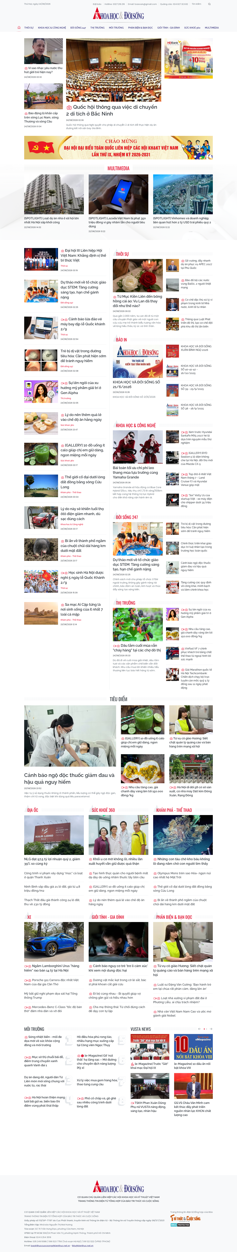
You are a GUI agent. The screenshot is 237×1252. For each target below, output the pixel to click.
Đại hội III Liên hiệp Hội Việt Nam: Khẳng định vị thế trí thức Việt (83, 255)
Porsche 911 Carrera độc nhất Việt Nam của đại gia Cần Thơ (51, 982)
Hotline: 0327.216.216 (115, 4)
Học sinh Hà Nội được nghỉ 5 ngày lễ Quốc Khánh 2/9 (83, 577)
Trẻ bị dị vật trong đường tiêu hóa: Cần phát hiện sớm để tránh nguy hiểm (83, 356)
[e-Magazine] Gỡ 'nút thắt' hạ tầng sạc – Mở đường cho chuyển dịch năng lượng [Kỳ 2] (96, 1062)
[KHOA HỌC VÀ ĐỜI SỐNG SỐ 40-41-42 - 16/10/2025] (172, 370)
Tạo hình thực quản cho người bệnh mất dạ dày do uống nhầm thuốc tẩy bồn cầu (118, 875)
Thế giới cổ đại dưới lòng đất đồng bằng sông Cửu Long (83, 482)
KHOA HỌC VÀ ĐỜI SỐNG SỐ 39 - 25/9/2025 (196, 387)
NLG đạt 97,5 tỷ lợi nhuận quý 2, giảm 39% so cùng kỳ (52, 861)
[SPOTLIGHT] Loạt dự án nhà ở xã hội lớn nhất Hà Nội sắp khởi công (51, 220)
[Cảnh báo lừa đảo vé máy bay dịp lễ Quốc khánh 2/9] (41, 328)
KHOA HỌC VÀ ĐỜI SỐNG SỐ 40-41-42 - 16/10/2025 (196, 369)
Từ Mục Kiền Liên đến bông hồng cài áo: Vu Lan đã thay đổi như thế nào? (137, 301)
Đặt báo (97, 4)
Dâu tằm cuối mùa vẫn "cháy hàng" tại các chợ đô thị (137, 647)
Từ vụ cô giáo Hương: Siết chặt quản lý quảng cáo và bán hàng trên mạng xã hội (190, 742)
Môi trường (116, 27)
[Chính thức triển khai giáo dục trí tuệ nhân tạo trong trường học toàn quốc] (172, 548)
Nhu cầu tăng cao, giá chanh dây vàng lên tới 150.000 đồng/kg (196, 633)
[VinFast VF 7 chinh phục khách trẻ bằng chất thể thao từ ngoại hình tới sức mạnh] (172, 653)
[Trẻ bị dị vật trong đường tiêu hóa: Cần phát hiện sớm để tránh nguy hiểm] (41, 360)
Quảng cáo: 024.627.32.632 (174, 4)
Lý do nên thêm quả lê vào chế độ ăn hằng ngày (81, 417)
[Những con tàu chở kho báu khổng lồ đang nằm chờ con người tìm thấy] (183, 835)
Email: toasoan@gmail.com (142, 4)
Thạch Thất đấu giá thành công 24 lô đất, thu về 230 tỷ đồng (52, 902)
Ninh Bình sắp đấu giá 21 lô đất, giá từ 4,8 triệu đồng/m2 (52, 888)
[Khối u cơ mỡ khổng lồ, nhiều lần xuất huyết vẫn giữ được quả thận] (118, 835)
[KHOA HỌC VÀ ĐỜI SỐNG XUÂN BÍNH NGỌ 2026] (172, 351)
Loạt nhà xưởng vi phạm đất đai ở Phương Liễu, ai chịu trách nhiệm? (180, 1000)
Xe (29, 917)
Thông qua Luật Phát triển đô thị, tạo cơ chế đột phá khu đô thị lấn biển (197, 323)
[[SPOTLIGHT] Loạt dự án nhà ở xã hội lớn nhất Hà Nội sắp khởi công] (54, 194)
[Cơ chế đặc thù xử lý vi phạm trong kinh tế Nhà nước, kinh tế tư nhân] (172, 304)
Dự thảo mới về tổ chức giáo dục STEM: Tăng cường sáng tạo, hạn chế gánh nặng (83, 289)
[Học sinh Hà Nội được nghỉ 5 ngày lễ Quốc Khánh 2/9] (41, 581)
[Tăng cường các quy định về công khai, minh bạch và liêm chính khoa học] (172, 587)
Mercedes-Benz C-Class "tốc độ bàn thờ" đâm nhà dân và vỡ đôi (53, 1009)
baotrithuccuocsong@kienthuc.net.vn (50, 1245)
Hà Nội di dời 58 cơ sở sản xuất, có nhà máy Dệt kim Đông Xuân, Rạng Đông (190, 791)
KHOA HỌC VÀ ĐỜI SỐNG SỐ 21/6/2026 (136, 384)
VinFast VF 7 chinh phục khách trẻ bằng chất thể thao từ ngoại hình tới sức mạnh (196, 654)
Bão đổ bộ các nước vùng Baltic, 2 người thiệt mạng (196, 284)
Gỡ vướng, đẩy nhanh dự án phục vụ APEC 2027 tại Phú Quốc (196, 264)
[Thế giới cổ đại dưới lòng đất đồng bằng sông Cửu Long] (41, 486)
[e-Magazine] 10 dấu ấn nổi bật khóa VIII (192, 1066)
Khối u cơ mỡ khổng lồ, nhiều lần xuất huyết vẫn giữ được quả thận (116, 861)
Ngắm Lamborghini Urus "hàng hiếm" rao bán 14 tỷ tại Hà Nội (51, 968)
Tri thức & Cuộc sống (185, 1218)
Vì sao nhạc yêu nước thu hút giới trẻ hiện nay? (43, 70)
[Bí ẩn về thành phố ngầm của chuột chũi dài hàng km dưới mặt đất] (41, 549)
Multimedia (212, 27)
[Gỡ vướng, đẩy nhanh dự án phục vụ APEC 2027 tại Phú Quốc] (172, 265)
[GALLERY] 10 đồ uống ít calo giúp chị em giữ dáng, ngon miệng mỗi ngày (83, 450)
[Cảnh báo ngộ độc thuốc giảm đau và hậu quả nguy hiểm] (172, 567)
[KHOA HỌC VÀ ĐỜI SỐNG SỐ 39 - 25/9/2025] (172, 390)
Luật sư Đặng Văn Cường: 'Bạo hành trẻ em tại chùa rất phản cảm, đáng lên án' (182, 986)
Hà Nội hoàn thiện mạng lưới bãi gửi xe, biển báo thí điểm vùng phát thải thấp (44, 1101)
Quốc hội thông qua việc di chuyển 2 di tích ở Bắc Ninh (111, 110)
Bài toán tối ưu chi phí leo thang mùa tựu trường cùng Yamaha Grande (135, 472)
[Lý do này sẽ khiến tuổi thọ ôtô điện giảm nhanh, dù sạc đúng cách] (41, 517)
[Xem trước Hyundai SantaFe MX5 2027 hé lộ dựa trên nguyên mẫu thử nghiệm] (172, 436)
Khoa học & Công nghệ (52, 27)
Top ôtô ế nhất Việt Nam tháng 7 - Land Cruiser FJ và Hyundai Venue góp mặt (196, 480)
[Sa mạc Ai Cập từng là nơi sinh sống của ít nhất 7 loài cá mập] (41, 613)
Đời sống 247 (78, 27)
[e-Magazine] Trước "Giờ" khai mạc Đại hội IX (149, 1066)
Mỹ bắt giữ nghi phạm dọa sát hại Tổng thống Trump (50, 995)
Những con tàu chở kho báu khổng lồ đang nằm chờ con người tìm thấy (181, 861)
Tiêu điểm (118, 699)
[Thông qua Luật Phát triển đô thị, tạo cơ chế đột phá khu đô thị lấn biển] (172, 324)
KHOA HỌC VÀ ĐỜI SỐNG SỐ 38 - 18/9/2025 (196, 406)
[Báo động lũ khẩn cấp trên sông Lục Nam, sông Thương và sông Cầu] (43, 96)
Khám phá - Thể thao (71, 492)
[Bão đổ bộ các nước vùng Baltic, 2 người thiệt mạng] (172, 285)
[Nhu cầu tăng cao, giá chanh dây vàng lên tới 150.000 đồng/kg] (172, 633)
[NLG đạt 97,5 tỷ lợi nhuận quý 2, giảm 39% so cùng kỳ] (54, 835)
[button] (199, 1029)
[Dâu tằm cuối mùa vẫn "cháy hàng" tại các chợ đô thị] (138, 624)
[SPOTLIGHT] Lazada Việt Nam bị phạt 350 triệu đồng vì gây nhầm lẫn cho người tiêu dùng (117, 222)
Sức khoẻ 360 (192, 27)
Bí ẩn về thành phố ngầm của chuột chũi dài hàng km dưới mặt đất (83, 546)
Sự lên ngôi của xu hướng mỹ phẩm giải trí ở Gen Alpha (81, 388)
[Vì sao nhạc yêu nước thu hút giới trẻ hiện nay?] (43, 51)
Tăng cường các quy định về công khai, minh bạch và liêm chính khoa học (196, 586)
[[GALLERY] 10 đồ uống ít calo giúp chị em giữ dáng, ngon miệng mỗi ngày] (41, 454)
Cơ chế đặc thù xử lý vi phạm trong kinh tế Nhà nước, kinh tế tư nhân (196, 303)
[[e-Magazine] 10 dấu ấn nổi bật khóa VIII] (193, 1047)
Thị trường (97, 27)
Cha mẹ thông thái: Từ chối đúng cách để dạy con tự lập (117, 1009)
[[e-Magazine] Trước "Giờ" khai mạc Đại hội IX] (150, 1047)
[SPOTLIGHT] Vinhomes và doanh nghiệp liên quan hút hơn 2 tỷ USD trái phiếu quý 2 (182, 220)
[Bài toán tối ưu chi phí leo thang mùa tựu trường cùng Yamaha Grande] (138, 447)
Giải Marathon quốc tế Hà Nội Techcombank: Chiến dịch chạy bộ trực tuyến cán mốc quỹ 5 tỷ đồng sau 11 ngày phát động (196, 678)
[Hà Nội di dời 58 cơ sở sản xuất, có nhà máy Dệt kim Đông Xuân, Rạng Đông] (191, 768)
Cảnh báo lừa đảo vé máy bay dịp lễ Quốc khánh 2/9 (83, 324)
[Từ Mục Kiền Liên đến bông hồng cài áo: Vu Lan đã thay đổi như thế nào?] (138, 275)
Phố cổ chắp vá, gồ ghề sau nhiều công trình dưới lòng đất (96, 1102)
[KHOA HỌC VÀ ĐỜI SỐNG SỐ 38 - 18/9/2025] (172, 409)
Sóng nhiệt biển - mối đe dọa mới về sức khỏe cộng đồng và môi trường (43, 1041)
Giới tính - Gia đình (168, 27)
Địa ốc (32, 810)
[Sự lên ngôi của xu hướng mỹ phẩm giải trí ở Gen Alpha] (41, 391)
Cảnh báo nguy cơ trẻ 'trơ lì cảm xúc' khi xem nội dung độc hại (118, 968)
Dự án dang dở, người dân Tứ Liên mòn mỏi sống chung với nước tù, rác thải (44, 1081)
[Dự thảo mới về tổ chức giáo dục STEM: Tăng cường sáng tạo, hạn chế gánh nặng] (41, 291)
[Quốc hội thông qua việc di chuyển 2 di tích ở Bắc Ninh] (113, 70)
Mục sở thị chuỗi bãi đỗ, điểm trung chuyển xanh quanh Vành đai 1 (44, 1061)
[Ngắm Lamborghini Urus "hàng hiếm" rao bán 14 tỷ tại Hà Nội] (54, 942)
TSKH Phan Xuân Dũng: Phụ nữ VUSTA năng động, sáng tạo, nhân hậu (148, 1107)
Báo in (121, 339)
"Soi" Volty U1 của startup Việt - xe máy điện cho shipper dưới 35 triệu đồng (196, 501)
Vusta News (141, 1029)
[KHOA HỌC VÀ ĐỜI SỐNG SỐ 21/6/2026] (138, 361)
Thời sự (29, 27)
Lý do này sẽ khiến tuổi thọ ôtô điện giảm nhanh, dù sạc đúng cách (82, 514)
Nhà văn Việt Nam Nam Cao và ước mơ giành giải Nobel (182, 1013)
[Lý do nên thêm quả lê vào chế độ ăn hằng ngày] (41, 423)
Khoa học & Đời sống (118, 13)
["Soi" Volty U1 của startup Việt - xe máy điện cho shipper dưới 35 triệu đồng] (172, 500)
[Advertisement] (118, 1143)
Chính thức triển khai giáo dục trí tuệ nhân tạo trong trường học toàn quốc (196, 547)
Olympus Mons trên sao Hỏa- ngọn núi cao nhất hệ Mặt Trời (182, 875)
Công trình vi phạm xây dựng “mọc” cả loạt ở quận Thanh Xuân (53, 875)
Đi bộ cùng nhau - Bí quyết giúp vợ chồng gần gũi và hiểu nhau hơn (115, 995)
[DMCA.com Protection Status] (180, 1224)
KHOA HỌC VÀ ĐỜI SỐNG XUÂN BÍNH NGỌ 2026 (196, 348)
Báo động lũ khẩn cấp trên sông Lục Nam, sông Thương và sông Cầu (41, 117)
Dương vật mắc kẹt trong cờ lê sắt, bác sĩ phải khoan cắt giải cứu (117, 982)
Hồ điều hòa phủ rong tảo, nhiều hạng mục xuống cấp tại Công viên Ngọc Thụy (95, 1041)
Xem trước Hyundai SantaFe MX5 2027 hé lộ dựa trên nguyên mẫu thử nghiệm (196, 437)
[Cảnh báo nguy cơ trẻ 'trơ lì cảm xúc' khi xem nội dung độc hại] (118, 942)
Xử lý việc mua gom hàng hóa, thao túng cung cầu (97, 1082)
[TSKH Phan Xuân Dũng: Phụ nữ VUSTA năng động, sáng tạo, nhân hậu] (150, 1086)
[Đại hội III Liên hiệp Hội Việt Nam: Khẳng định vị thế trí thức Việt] (41, 259)
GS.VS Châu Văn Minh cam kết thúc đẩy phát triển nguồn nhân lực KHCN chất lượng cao (192, 1109)
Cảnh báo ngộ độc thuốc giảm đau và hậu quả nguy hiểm (196, 566)
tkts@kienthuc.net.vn (82, 1245)
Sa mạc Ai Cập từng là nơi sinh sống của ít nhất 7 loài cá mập (82, 609)
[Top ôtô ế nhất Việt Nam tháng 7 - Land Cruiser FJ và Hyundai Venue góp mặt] (172, 478)
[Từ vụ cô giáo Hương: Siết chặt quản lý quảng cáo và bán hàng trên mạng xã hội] (191, 719)
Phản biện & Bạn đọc (140, 27)
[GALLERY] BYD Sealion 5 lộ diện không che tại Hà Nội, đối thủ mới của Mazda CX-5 (197, 458)
